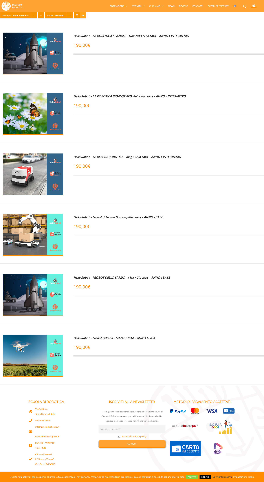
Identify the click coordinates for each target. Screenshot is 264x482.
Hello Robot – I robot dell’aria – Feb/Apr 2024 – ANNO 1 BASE (114, 338)
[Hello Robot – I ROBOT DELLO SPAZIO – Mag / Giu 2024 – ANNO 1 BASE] (33, 277)
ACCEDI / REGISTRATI (218, 6)
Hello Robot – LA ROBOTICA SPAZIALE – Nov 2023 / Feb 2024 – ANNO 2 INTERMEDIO (131, 36)
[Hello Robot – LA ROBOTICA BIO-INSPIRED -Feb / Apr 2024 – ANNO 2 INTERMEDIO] (33, 96)
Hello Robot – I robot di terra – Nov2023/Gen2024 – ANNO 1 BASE (118, 217)
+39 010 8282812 (43, 420)
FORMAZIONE (117, 6)
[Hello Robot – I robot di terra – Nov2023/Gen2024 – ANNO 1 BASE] (33, 216)
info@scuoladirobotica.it (47, 426)
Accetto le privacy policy (134, 436)
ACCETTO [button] (192, 477)
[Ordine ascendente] (41, 15)
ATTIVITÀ (136, 6)
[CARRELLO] (253, 6)
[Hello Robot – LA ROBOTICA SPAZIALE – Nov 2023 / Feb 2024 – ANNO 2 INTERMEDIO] (33, 35)
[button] (244, 6)
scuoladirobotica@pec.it (47, 436)
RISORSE (183, 6)
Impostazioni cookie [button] (243, 476)
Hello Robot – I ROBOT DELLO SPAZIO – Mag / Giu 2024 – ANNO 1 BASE (121, 278)
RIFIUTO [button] (205, 477)
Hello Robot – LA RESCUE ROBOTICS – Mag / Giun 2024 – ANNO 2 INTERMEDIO (127, 157)
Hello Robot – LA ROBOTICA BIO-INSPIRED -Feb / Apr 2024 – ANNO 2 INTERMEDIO (129, 96)
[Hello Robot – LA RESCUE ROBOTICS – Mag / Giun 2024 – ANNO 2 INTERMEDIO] (33, 156)
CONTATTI (197, 6)
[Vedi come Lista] (83, 15)
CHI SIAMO (154, 6)
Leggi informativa (222, 476)
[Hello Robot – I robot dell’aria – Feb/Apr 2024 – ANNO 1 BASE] (33, 337)
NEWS (171, 6)
